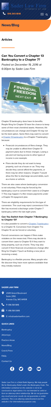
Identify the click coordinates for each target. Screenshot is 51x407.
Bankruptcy (7, 329)
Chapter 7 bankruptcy (39, 223)
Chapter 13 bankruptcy (13, 137)
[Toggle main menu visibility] (42, 14)
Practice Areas (8, 340)
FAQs (4, 355)
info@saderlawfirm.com (19, 316)
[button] (47, 14)
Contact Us (7, 361)
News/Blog (10, 25)
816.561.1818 (13, 304)
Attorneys (6, 334)
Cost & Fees (7, 350)
